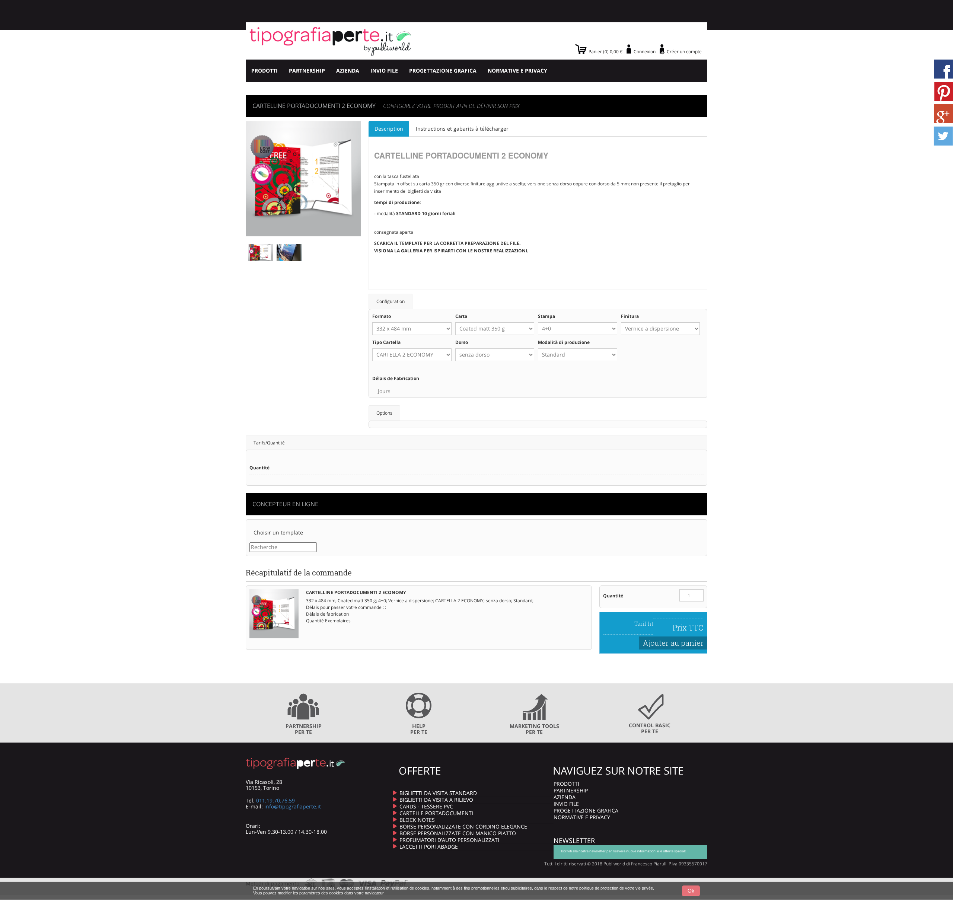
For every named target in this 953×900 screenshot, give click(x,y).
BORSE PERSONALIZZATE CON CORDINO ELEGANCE (463, 826)
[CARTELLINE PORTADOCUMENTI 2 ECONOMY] (260, 251)
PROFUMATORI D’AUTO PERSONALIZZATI (449, 839)
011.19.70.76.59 (275, 800)
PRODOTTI (264, 70)
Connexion (645, 51)
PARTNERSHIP (307, 70)
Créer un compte (684, 51)
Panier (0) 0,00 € (605, 51)
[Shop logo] (330, 41)
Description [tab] (388, 128)
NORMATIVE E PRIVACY (517, 70)
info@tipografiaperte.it (292, 806)
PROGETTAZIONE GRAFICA (442, 70)
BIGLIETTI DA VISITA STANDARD (438, 793)
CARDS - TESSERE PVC (426, 806)
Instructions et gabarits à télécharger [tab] (462, 128)
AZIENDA (347, 70)
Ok (691, 891)
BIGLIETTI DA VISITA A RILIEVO (436, 799)
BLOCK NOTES (417, 819)
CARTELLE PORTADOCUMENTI (436, 813)
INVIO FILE (384, 70)
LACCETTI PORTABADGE (428, 846)
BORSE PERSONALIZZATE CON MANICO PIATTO (457, 833)
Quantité (613, 596)
